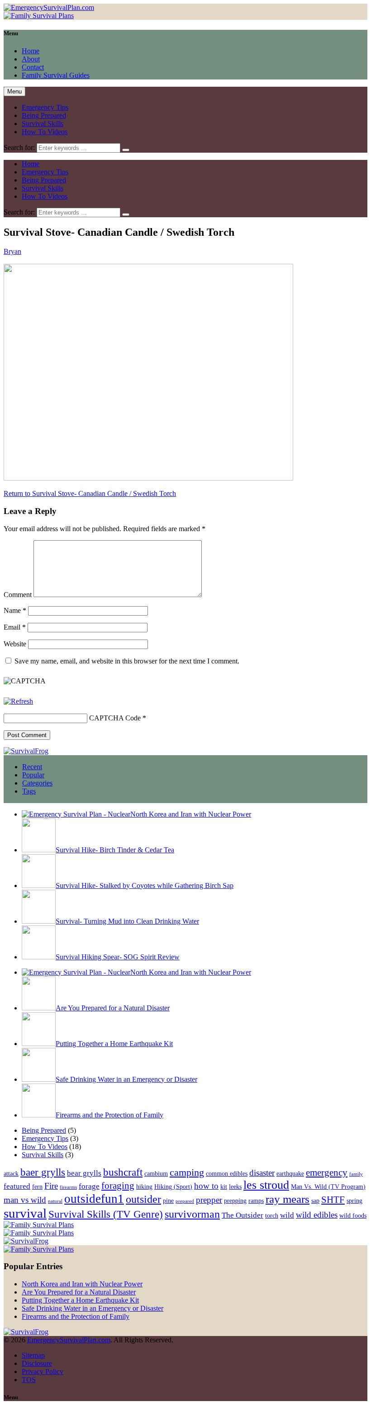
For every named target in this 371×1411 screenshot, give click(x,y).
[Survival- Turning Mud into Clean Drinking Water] (39, 921)
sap (315, 1200)
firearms (68, 1187)
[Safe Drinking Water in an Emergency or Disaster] (39, 1079)
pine (168, 1200)
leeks (235, 1186)
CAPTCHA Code (115, 718)
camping (187, 1172)
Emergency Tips (45, 107)
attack (11, 1173)
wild (287, 1215)
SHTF (333, 1200)
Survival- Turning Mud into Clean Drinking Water (127, 921)
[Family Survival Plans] (39, 15)
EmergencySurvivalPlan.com (68, 1340)
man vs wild (25, 1200)
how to (206, 1186)
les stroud (266, 1184)
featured (17, 1186)
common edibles (226, 1173)
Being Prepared (44, 115)
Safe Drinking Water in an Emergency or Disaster (126, 1079)
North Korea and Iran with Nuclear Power (190, 814)
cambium (156, 1173)
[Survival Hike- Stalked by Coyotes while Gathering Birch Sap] (39, 885)
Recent (32, 767)
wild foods (352, 1215)
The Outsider (242, 1215)
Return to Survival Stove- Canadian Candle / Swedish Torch (90, 493)
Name (15, 610)
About (31, 59)
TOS (29, 1379)
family (356, 1174)
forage (89, 1186)
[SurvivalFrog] (26, 751)
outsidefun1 (94, 1198)
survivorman (192, 1214)
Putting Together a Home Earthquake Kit (114, 1043)
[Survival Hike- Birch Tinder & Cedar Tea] (39, 850)
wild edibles (317, 1214)
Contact (33, 67)
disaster (262, 1172)
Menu (14, 91)
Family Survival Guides (56, 75)
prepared (185, 1201)
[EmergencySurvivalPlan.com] (49, 7)
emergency (326, 1172)
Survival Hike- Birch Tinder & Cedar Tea (115, 850)
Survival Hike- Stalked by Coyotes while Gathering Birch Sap (144, 885)
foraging (117, 1186)
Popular (33, 775)
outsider (143, 1199)
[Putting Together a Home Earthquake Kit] (39, 1043)
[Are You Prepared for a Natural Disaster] (39, 1008)
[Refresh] (18, 701)
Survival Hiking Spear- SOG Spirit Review (118, 957)
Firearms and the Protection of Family (109, 1115)
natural (55, 1201)
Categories (37, 783)
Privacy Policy (42, 1371)
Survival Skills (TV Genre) (105, 1214)
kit (223, 1186)
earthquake (290, 1173)
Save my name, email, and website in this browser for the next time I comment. (126, 661)
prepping (235, 1200)
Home (30, 51)
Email (15, 627)
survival (25, 1213)
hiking (144, 1186)
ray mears (287, 1199)
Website (15, 644)
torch (271, 1215)
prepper (209, 1200)
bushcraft (123, 1172)
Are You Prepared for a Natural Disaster (113, 1008)
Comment (18, 594)
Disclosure (37, 1363)
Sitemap (33, 1355)
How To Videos (44, 131)
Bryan (12, 251)
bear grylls (84, 1173)
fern (37, 1186)
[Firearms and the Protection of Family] (39, 1115)
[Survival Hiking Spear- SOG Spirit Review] (39, 957)
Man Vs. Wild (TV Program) (328, 1186)
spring (354, 1200)
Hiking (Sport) (173, 1186)
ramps (256, 1200)
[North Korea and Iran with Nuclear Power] (76, 814)
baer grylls (42, 1172)
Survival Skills (42, 123)
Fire (51, 1186)
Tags (29, 791)
